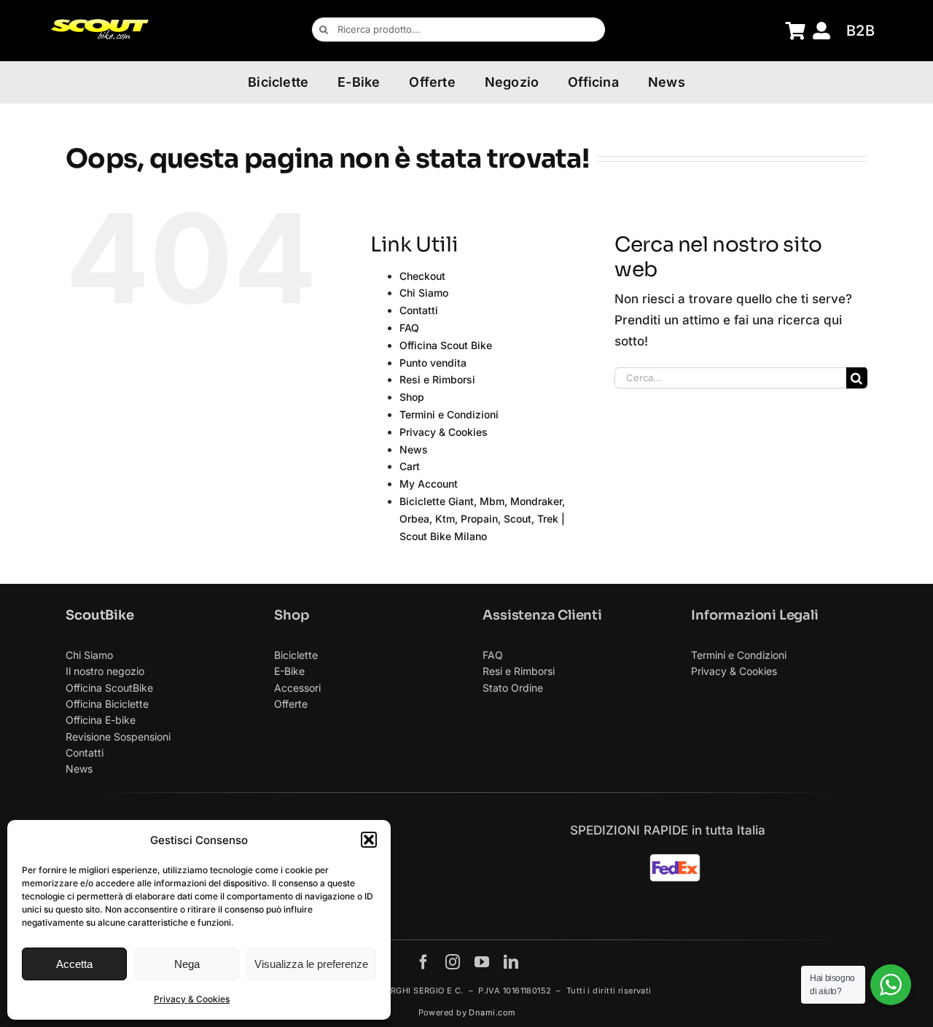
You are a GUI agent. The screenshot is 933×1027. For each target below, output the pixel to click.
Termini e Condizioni (449, 414)
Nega (187, 964)
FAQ (409, 327)
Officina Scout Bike (445, 345)
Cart (409, 466)
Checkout (422, 276)
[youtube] (482, 962)
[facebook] (423, 962)
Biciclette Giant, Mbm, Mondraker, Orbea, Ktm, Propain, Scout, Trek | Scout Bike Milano (482, 518)
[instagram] (452, 962)
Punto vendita (432, 362)
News (413, 449)
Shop (411, 397)
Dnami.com (492, 1012)
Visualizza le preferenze (311, 964)
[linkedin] (511, 962)
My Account (428, 483)
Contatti (418, 310)
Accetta (74, 964)
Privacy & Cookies (192, 998)
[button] (369, 839)
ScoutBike (99, 615)
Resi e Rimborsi (437, 379)
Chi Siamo (423, 292)
